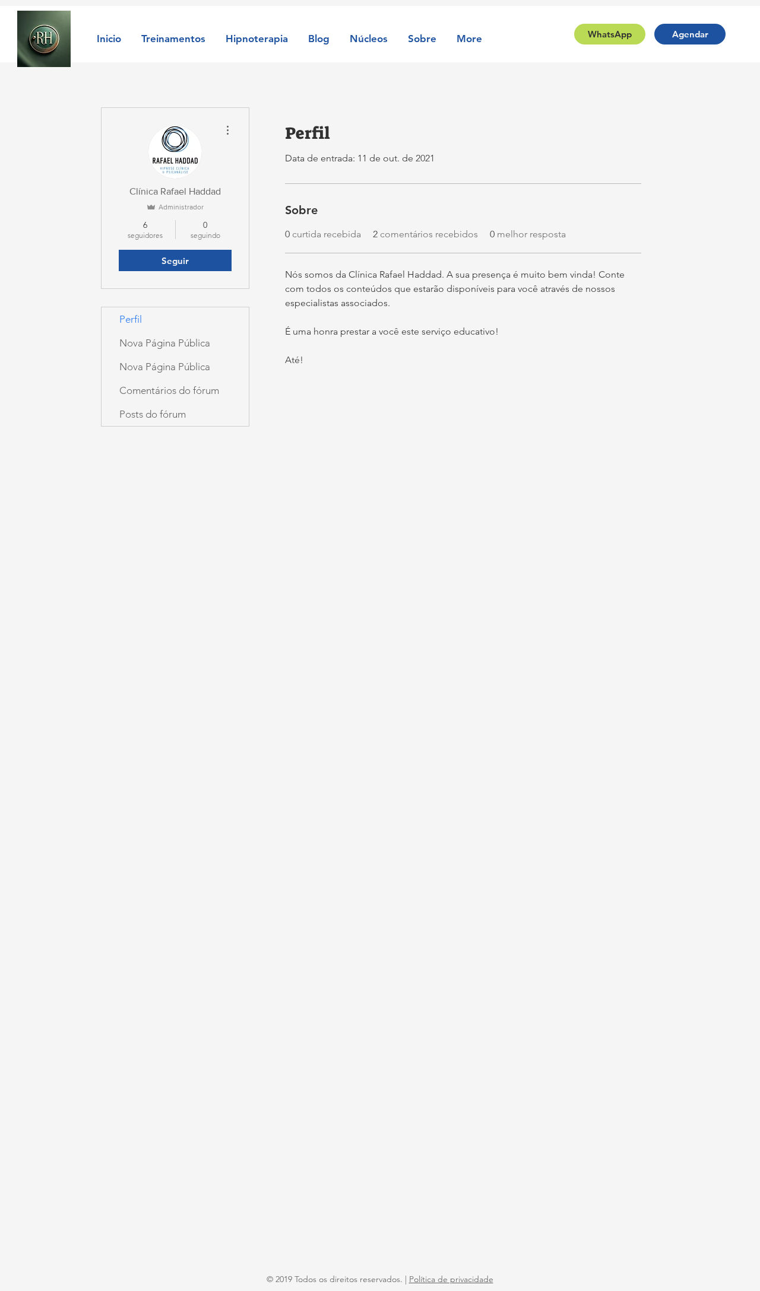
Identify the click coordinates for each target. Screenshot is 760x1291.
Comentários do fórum (169, 390)
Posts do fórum (152, 414)
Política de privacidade (451, 1279)
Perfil (130, 319)
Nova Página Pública (164, 343)
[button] (173, 38)
